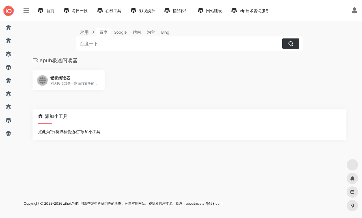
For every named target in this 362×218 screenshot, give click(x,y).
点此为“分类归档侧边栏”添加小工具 (69, 131)
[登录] (354, 11)
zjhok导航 (71, 203)
